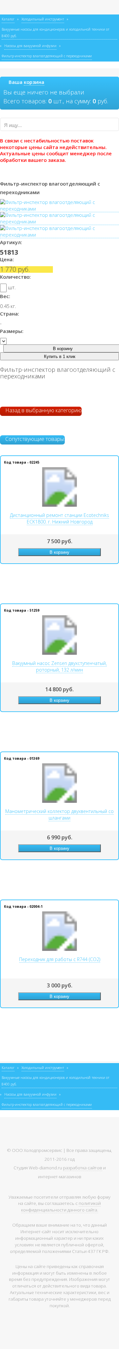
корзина (34, 82)
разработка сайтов (82, 1168)
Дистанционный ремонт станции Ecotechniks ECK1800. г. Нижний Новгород (59, 518)
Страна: (9, 313)
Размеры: (11, 331)
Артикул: (11, 242)
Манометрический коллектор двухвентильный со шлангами (59, 814)
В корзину (59, 552)
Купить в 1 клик (59, 356)
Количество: (15, 276)
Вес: (5, 296)
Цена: (7, 259)
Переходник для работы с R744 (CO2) (59, 959)
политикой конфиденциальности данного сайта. (61, 1206)
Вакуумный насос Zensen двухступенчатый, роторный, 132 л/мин (59, 666)
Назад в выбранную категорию (43, 410)
